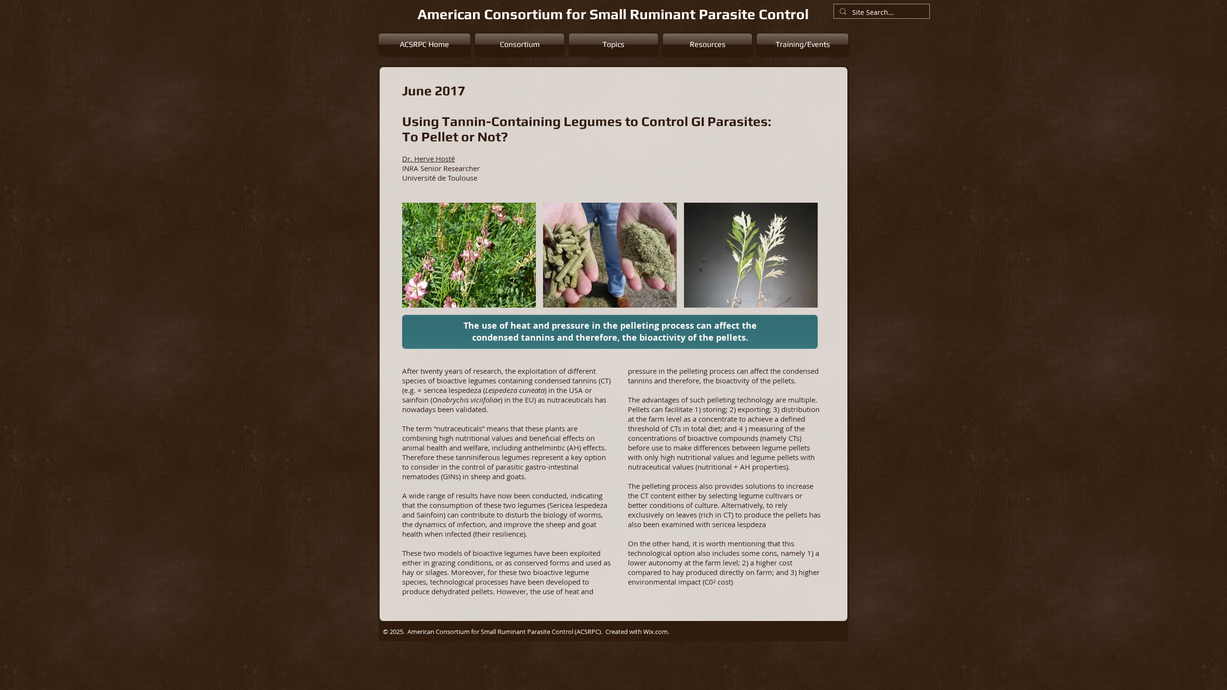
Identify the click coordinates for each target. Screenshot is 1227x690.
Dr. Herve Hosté (428, 158)
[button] (520, 45)
